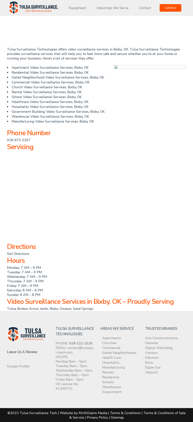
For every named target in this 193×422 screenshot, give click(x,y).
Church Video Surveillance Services (39, 87)
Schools (108, 382)
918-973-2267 (18, 140)
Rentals (108, 372)
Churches (109, 343)
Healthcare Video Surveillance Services (42, 102)
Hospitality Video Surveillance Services (42, 106)
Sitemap (117, 417)
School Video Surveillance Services (39, 97)
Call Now (170, 8)
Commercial (111, 348)
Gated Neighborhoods (119, 352)
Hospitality (110, 362)
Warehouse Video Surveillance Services (42, 116)
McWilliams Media (93, 413)
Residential (110, 377)
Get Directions (18, 253)
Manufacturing (113, 367)
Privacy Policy (97, 417)
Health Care (111, 357)
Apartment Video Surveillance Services (42, 67)
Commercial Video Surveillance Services (43, 82)
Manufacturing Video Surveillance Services (45, 121)
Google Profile (18, 366)
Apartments (111, 338)
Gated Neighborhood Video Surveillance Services (50, 77)
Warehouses (111, 387)
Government (112, 392)
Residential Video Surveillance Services (42, 72)
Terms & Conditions (125, 413)
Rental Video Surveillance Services (39, 92)
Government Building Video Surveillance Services (50, 111)
